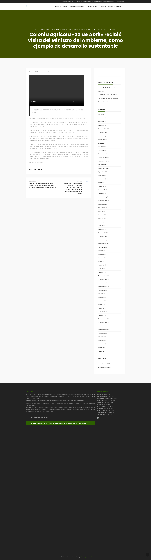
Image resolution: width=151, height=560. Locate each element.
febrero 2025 (102, 154)
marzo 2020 (101, 351)
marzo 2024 (101, 186)
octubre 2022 (102, 240)
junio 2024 (101, 175)
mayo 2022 (101, 258)
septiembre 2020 (103, 329)
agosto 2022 (101, 247)
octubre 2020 (102, 326)
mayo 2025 (101, 150)
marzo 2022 (101, 265)
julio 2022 (101, 250)
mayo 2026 (101, 121)
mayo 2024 (101, 179)
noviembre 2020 (102, 322)
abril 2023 (101, 222)
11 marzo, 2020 (33, 71)
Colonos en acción (103, 101)
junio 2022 (101, 254)
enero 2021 (101, 315)
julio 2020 (101, 336)
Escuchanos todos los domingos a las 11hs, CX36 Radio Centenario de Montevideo (95, 1)
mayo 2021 (101, 301)
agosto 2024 (101, 171)
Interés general (45, 29)
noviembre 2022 (102, 236)
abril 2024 (101, 182)
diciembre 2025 (102, 128)
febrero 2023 (101, 225)
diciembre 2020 (102, 319)
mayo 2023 (101, 218)
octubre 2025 (102, 136)
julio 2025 (101, 143)
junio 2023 (101, 215)
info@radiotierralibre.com (67, 1)
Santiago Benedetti (86, 557)
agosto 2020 (101, 333)
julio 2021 (101, 293)
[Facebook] (79, 170)
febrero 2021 (101, 311)
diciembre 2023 (102, 197)
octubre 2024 (102, 164)
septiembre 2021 (103, 286)
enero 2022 (101, 272)
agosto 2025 (101, 139)
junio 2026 (101, 118)
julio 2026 (101, 114)
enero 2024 (101, 193)
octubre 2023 (102, 204)
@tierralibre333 (120, 1)
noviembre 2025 (102, 132)
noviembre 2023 (102, 200)
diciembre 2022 (102, 232)
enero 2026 (101, 125)
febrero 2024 (102, 189)
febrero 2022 (101, 268)
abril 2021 (101, 304)
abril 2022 (101, 261)
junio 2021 (101, 297)
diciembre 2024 (102, 157)
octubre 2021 (102, 283)
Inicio (36, 29)
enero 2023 (101, 229)
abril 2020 (101, 347)
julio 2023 (101, 211)
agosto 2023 (101, 207)
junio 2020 (101, 340)
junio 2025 (101, 146)
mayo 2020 (101, 344)
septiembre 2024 (103, 168)
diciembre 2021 (102, 276)
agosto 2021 (101, 290)
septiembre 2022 (103, 243)
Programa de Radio (103, 367)
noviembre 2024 (102, 161)
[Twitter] (81, 170)
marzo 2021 (101, 308)
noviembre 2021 (102, 279)
